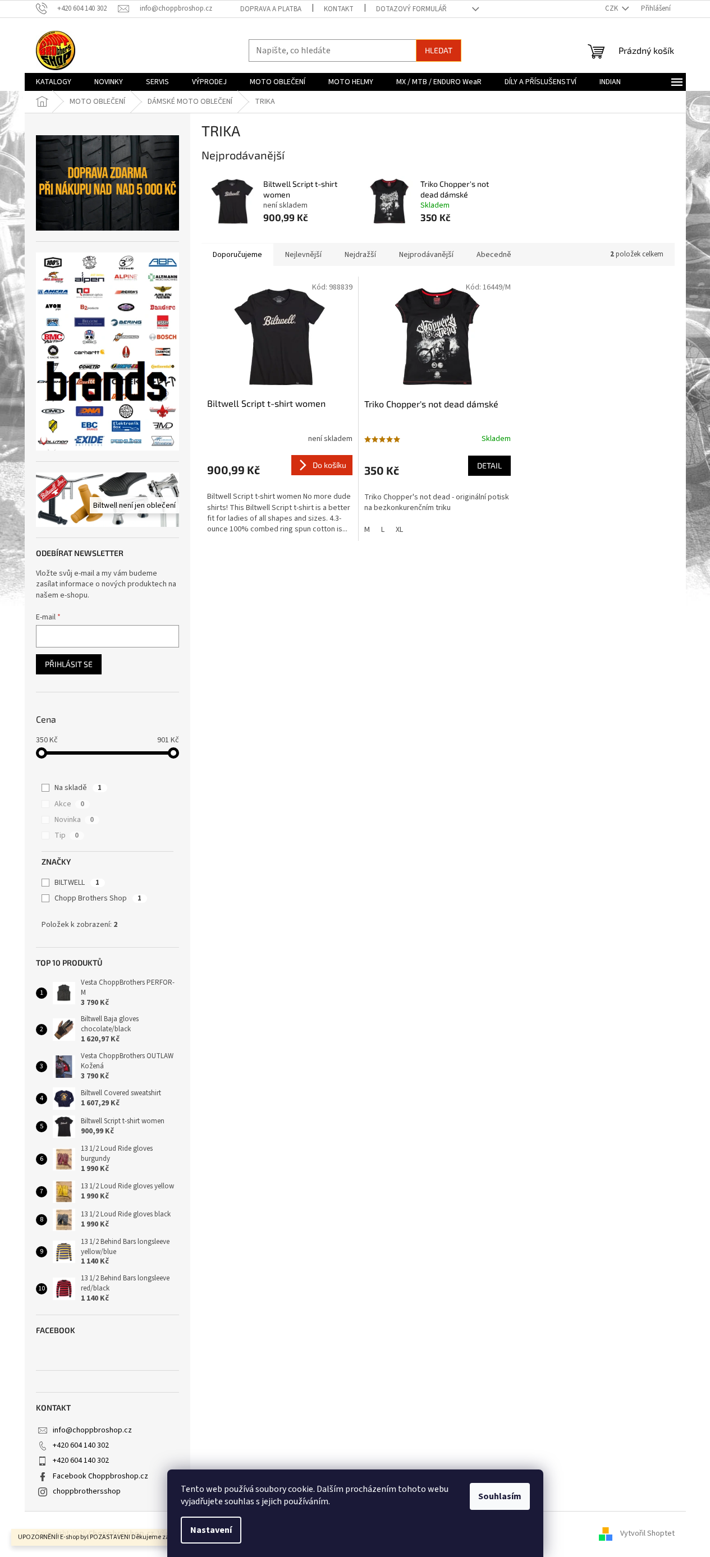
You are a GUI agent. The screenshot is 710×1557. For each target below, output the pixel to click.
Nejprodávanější (426, 254)
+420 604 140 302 (81, 1445)
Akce (69, 804)
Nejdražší (360, 254)
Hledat (438, 50)
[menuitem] (54, 82)
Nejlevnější (303, 254)
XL (399, 529)
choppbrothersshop (87, 1491)
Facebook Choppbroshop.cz (100, 1476)
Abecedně (494, 254)
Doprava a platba (270, 9)
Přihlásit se (69, 664)
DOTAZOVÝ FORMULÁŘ (411, 9)
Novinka (74, 819)
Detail (489, 465)
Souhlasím (499, 1496)
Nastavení (211, 1530)
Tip (66, 835)
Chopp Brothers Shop (97, 898)
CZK (612, 8)
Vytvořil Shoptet (647, 1534)
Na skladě (78, 787)
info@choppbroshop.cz (92, 1430)
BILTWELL (76, 882)
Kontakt (339, 9)
